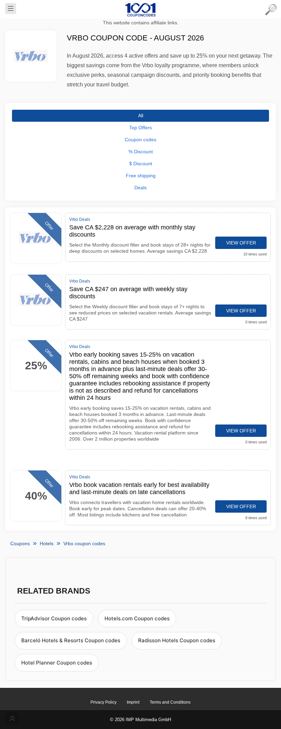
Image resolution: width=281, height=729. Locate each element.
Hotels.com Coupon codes (137, 618)
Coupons (20, 543)
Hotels (46, 543)
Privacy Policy (103, 702)
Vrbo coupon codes (84, 543)
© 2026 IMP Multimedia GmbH (140, 719)
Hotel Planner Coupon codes (56, 662)
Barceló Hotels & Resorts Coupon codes (70, 640)
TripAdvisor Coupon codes (54, 618)
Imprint (133, 702)
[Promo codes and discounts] (140, 9)
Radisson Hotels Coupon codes (176, 640)
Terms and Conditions (170, 702)
